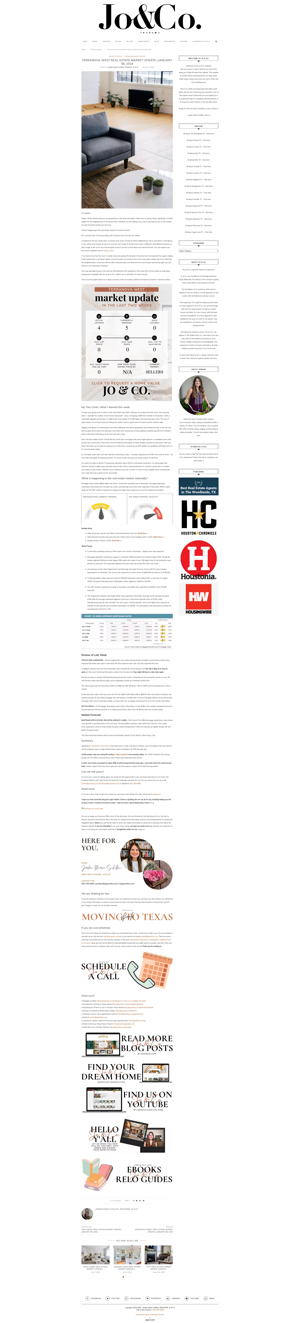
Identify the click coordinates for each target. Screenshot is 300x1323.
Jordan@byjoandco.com (98, 1017)
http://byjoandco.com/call (112, 936)
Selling (129, 41)
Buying (118, 41)
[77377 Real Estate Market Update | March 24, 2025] (159, 1255)
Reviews (106, 41)
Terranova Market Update (135, 56)
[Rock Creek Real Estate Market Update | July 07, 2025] (95, 1255)
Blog (157, 41)
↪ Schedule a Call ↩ (201, 41)
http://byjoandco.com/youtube (120, 1027)
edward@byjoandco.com (110, 783)
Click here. (210, 134)
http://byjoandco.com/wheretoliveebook (138, 1007)
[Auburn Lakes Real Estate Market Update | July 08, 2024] (127, 1255)
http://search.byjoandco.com (124, 1024)
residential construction (100, 746)
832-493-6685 (135, 783)
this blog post (156, 794)
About (95, 41)
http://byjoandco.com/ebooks (126, 1011)
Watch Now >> (158, 537)
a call (207, 109)
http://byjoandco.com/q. (137, 1021)
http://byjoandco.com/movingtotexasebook (127, 1004)
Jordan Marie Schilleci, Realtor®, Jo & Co (123, 67)
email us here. (108, 251)
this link (201, 457)
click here (210, 355)
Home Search (143, 41)
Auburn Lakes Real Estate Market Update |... (127, 1268)
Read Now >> (143, 533)
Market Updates (96, 49)
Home (85, 41)
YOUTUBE (183, 41)
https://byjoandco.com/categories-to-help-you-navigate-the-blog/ (121, 1001)
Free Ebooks (169, 41)
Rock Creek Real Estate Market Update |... (95, 1268)
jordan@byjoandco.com (90, 783)
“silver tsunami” (121, 754)
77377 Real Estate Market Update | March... (159, 1268)
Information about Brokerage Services (150, 1315)
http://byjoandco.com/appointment (130, 1014)
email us (215, 109)
